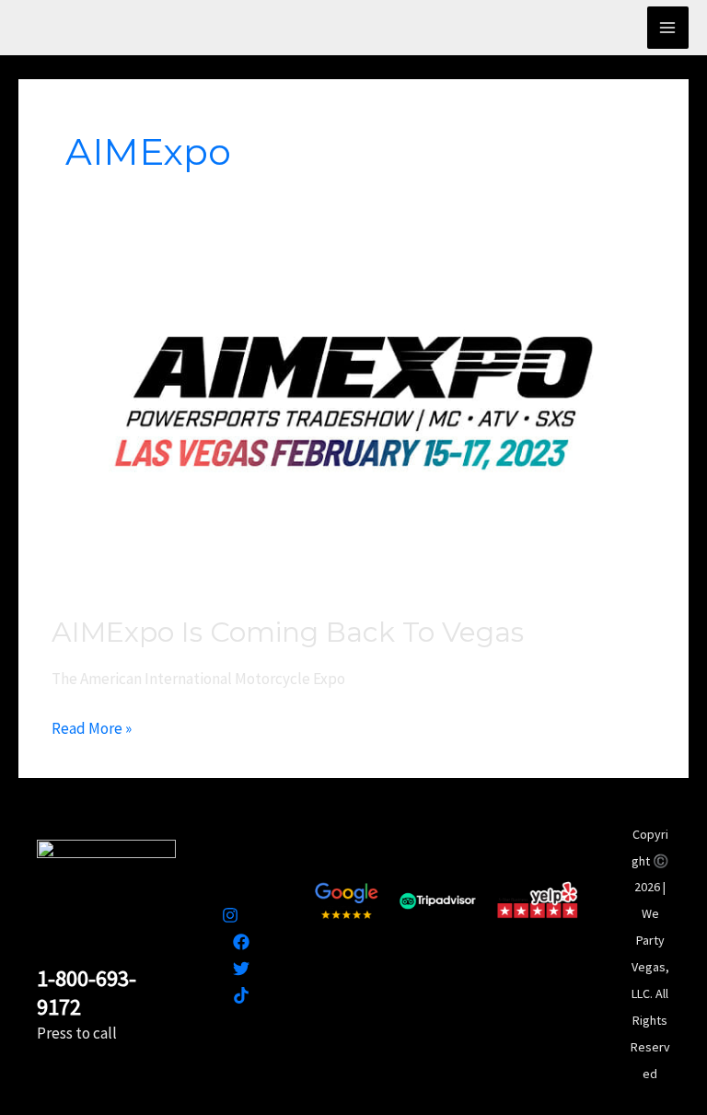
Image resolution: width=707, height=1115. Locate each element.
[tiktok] (241, 995)
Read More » (92, 726)
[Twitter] (241, 968)
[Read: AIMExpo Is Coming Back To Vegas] (353, 419)
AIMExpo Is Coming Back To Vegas (288, 632)
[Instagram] (230, 915)
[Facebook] (241, 942)
